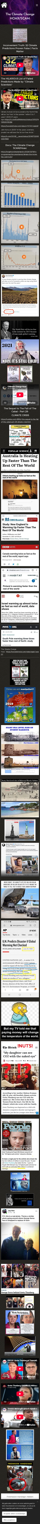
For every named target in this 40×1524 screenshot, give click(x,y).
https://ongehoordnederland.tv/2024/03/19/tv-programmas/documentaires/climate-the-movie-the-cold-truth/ (19, 154)
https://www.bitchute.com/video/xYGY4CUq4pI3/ (19, 126)
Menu (37, 5)
